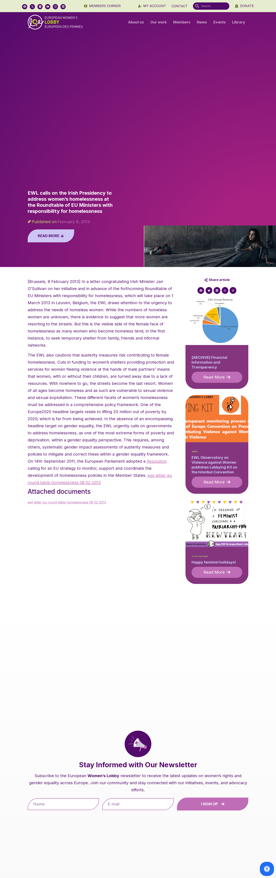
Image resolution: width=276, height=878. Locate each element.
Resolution (157, 461)
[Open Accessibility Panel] (267, 869)
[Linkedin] (63, 6)
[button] (200, 290)
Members (181, 22)
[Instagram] (55, 6)
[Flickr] (40, 6)
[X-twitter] (32, 6)
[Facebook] (24, 6)
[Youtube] (47, 6)
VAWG (195, 451)
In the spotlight (200, 556)
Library (238, 22)
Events (219, 22)
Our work (158, 22)
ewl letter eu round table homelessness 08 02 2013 (67, 502)
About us (136, 22)
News (202, 22)
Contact (180, 6)
